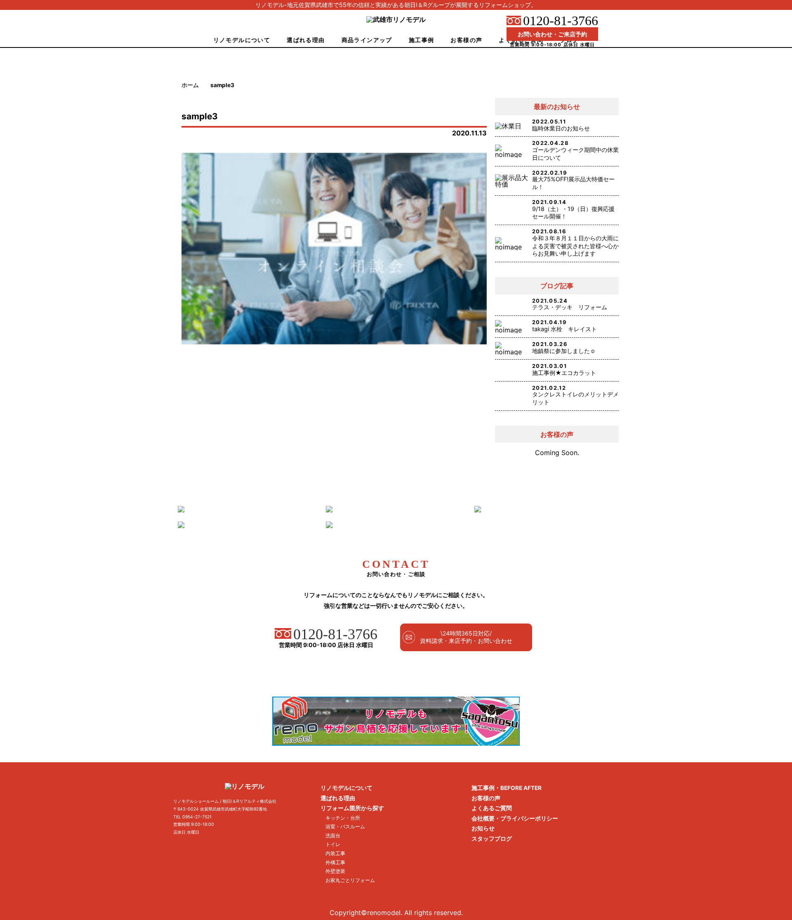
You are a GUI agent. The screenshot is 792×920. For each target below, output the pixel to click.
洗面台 (332, 835)
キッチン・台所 (342, 818)
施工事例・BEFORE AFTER (506, 788)
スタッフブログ (491, 838)
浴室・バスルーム (345, 826)
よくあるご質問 (491, 808)
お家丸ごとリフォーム (350, 880)
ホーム (190, 85)
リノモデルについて (242, 39)
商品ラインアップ (367, 39)
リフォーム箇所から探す (352, 808)
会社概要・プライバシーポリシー (514, 818)
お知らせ (483, 828)
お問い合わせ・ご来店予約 (552, 34)
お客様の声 (466, 39)
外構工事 (335, 862)
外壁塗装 (335, 871)
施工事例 (421, 39)
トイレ (332, 844)
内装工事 (335, 853)
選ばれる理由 (306, 39)
